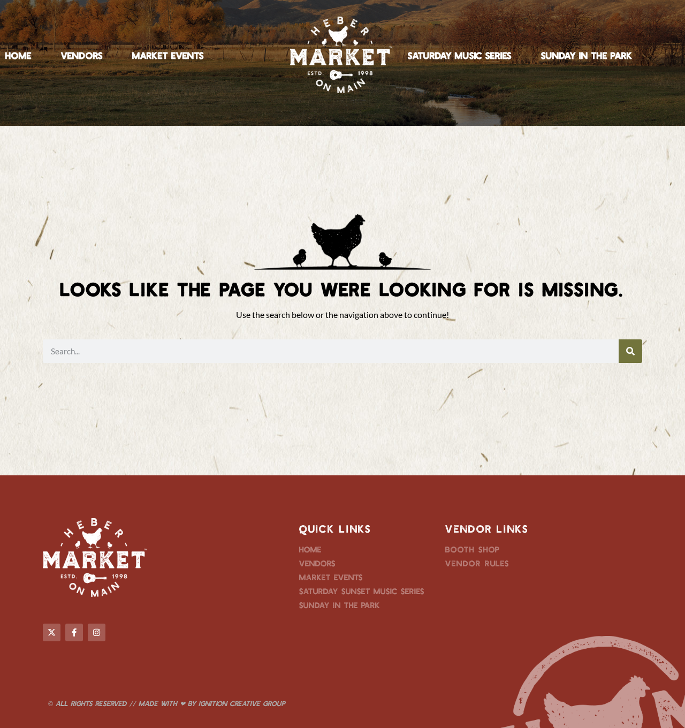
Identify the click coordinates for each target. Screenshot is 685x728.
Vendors (82, 55)
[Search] (630, 351)
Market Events (168, 55)
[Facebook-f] (74, 632)
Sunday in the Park (587, 55)
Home (18, 55)
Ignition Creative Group (242, 703)
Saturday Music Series (460, 55)
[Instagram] (96, 632)
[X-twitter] (51, 632)
